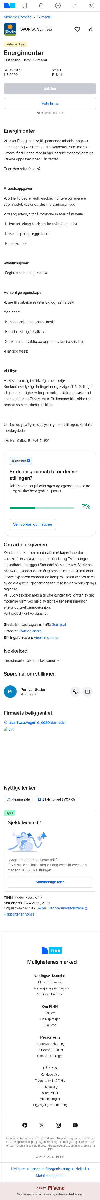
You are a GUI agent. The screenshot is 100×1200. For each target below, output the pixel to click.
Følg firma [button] (50, 103)
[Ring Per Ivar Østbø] (75, 692)
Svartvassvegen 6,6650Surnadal (37, 722)
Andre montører (46, 637)
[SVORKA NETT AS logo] (10, 29)
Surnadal (59, 624)
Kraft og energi (30, 631)
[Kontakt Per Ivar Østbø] (87, 692)
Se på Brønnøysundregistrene (60, 908)
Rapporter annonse (19, 914)
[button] (77, 29)
